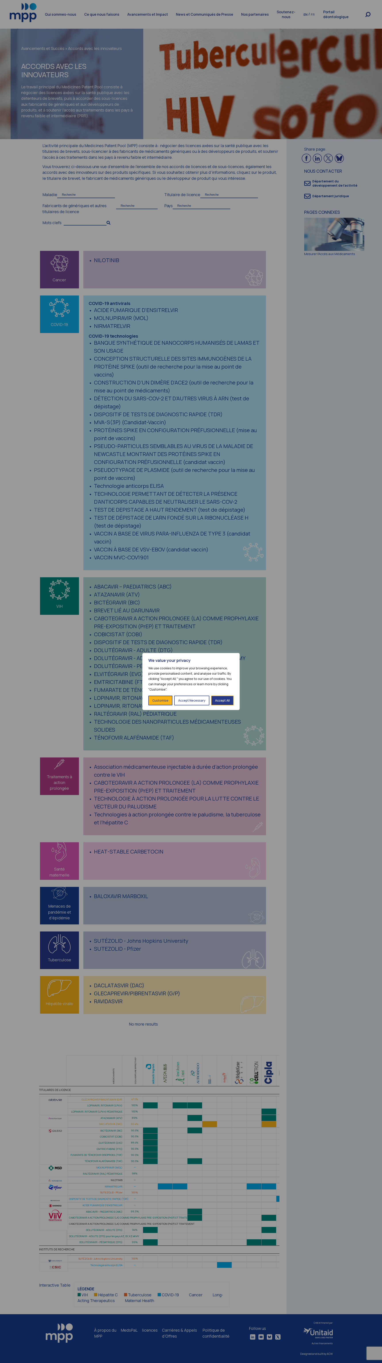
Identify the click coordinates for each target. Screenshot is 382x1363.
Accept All (222, 700)
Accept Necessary (191, 700)
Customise (160, 700)
